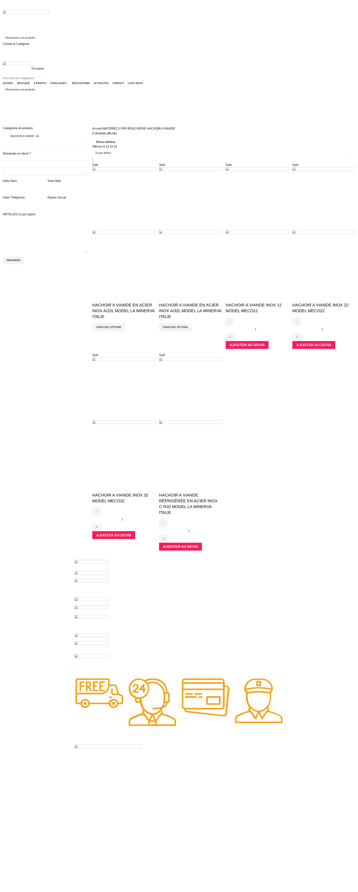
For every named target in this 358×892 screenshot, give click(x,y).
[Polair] (91, 637)
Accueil (97, 128)
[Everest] (91, 663)
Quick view (97, 297)
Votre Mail (54, 180)
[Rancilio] (91, 609)
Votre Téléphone (14, 197)
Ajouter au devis (247, 345)
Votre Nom (10, 180)
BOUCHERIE (137, 128)
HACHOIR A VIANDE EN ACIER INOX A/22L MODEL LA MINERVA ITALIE (123, 311)
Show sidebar (105, 142)
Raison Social (57, 197)
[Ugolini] (91, 565)
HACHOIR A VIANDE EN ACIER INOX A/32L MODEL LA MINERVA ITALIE (190, 311)
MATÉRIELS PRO (115, 128)
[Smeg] (91, 587)
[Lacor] (91, 647)
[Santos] (91, 601)
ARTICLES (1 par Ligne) (19, 214)
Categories (10, 123)
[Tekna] (91, 574)
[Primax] (91, 623)
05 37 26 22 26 (16, 4)
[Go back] (7, 106)
